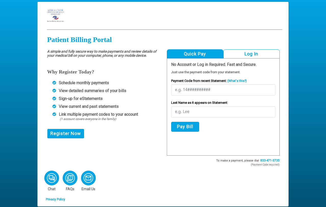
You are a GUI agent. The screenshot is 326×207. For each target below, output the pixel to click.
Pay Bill (185, 126)
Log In (251, 53)
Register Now (65, 133)
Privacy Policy (55, 199)
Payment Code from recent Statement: (209, 80)
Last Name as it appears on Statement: (199, 102)
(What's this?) (237, 81)
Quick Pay (195, 53)
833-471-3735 (270, 160)
